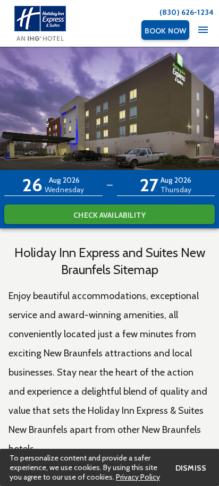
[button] (53, 185)
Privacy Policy (138, 477)
